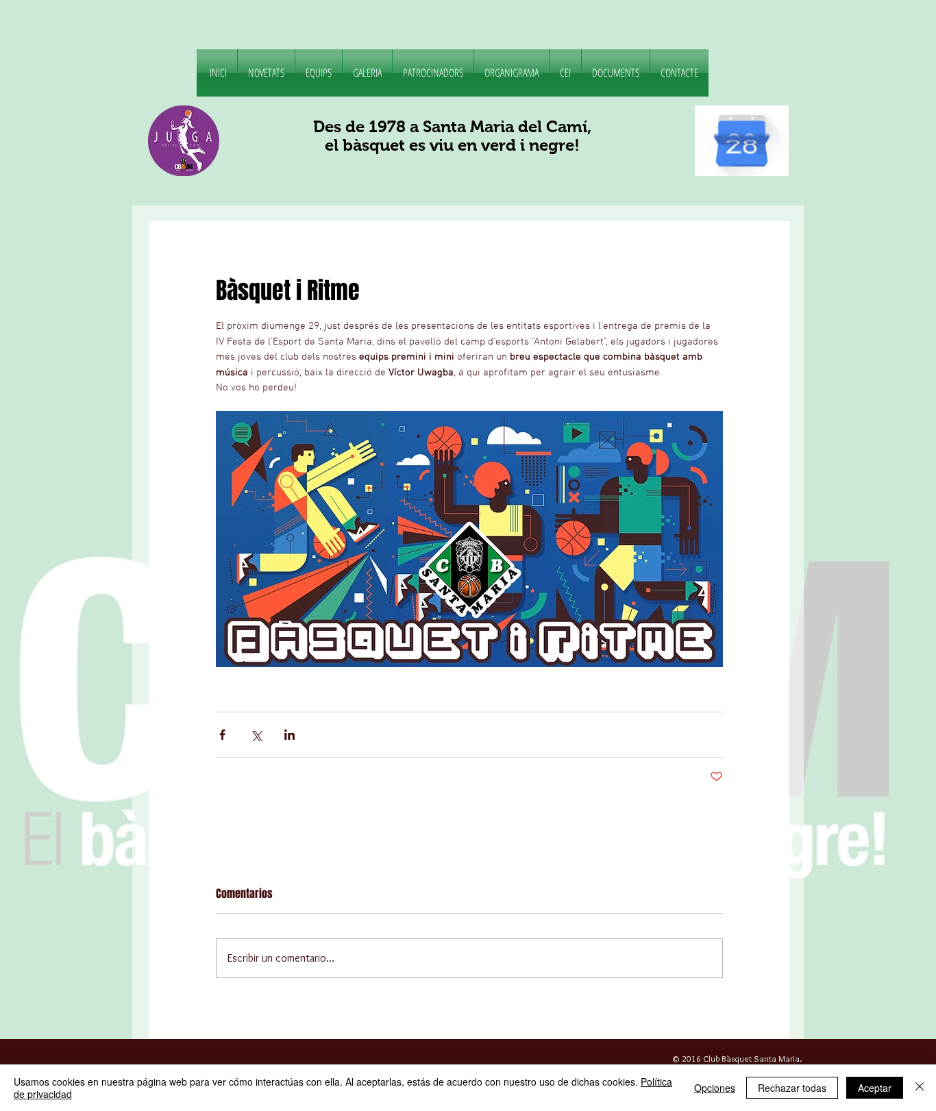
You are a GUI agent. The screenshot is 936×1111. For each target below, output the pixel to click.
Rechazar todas (792, 1088)
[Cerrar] (919, 1087)
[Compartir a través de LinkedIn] (289, 734)
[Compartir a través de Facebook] (222, 734)
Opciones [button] (714, 1088)
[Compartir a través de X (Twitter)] (255, 734)
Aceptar (874, 1088)
